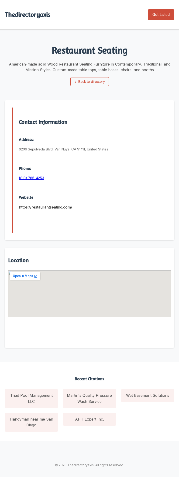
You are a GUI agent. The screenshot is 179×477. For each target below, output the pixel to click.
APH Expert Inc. (89, 419)
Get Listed (161, 14)
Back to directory (89, 82)
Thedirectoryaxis (27, 14)
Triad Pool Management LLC (31, 398)
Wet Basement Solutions (147, 395)
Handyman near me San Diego (31, 422)
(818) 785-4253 (31, 178)
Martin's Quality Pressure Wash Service (89, 398)
